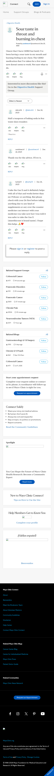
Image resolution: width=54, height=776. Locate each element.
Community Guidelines (11, 615)
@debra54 (29, 110)
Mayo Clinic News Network (13, 683)
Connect (14, 4)
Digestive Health (13, 23)
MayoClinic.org (8, 741)
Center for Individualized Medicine (15, 654)
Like (8, 77)
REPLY (10, 139)
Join (37, 4)
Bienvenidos (27, 563)
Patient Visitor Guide (10, 664)
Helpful (14, 77)
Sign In (46, 4)
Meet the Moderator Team (13, 605)
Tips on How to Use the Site (27, 500)
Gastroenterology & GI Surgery (20, 340)
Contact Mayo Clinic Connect (14, 630)
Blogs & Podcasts (42, 12)
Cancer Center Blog (10, 649)
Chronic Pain (12, 307)
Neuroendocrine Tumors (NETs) (20, 318)
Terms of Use (8, 757)
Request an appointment (27, 393)
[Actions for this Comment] (44, 128)
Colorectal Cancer (14, 276)
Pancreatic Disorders (15, 286)
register (31, 248)
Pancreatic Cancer (14, 297)
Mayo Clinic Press (9, 659)
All (47, 270)
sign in (20, 248)
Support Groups (21, 12)
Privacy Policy (21, 757)
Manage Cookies (33, 757)
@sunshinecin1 (33, 149)
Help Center (7, 625)
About (5, 595)
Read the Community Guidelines (22, 427)
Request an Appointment (27, 697)
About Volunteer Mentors (12, 610)
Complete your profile (27, 522)
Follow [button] (43, 277)
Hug (21, 77)
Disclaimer (7, 620)
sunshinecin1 (31, 43)
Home (6, 12)
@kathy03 (29, 182)
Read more (27, 482)
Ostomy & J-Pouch (14, 350)
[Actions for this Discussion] (46, 74)
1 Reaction (11, 134)
